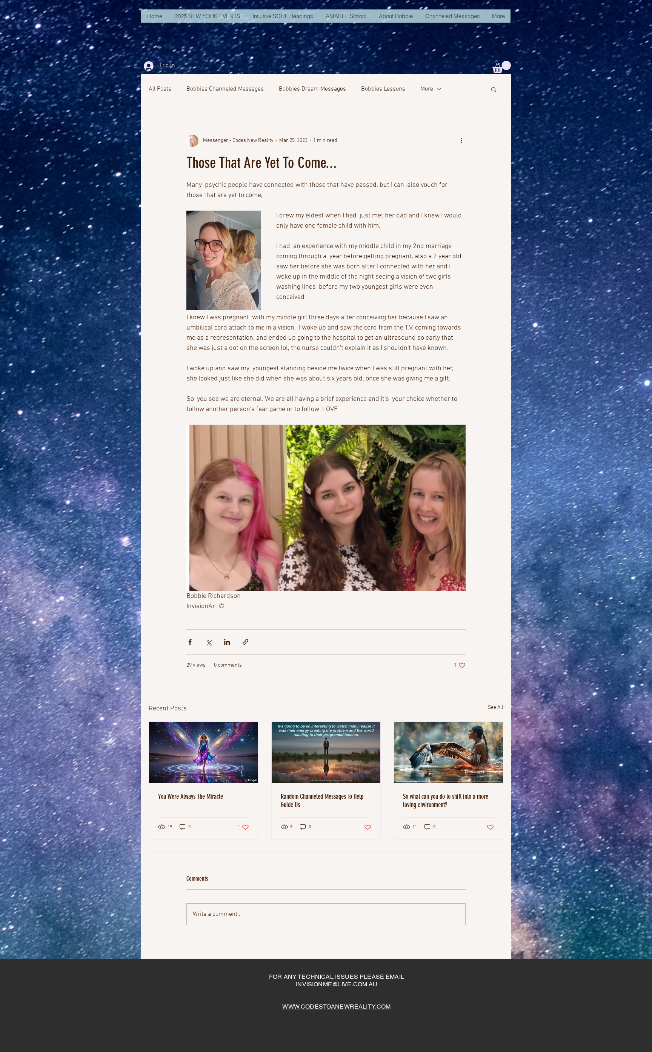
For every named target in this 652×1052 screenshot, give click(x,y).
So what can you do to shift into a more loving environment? (445, 800)
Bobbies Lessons (383, 89)
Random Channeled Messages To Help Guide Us (322, 800)
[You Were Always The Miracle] (203, 752)
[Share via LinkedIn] (227, 641)
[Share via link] (245, 641)
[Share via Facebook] (190, 641)
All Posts (160, 89)
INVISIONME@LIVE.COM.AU (336, 984)
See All (495, 707)
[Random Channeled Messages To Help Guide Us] (326, 752)
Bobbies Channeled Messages (225, 89)
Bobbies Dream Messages (312, 89)
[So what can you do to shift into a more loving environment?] (448, 752)
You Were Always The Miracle (190, 796)
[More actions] (461, 140)
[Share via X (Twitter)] (208, 641)
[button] (501, 67)
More (426, 89)
